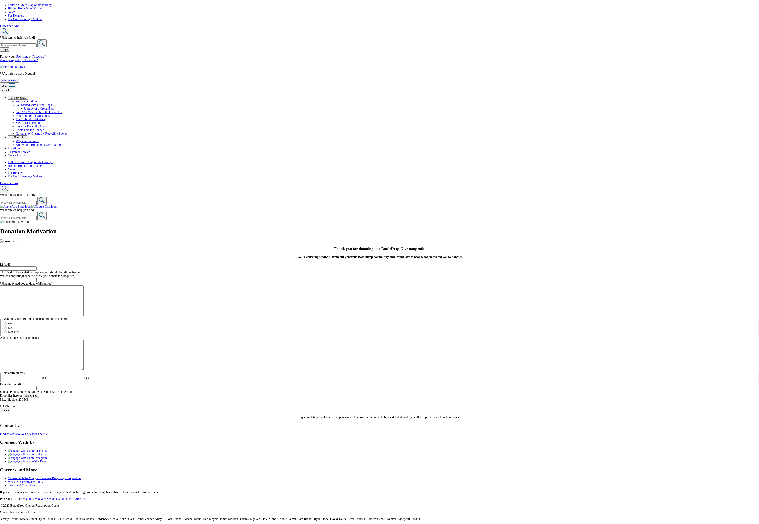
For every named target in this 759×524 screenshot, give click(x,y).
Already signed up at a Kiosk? (19, 60)
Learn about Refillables (30, 119)
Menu (5, 86)
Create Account (17, 155)
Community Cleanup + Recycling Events (41, 133)
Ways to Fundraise (27, 141)
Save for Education (28, 122)
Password (38, 56)
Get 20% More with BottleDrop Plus (39, 112)
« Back (6, 90)
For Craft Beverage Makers (25, 19)
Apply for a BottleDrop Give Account (39, 144)
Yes (10, 324)
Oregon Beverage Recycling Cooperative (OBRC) (53, 498)
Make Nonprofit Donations (33, 115)
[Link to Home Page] (12, 66)
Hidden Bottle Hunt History (25, 8)
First (43, 377)
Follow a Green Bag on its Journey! (30, 5)
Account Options (26, 101)
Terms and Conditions (21, 485)
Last (87, 377)
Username (22, 56)
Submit (6, 410)
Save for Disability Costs (31, 126)
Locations (14, 148)
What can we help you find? (17, 37)
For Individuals (17, 97)
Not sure (13, 332)
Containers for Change (30, 130)
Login (5, 49)
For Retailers (16, 15)
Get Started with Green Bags (34, 105)
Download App (9, 25)
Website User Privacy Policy (25, 481)
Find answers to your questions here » (23, 434)
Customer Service (19, 152)
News (11, 12)
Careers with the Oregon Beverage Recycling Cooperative (44, 478)
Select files (30, 395)
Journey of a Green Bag (39, 108)
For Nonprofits (17, 137)
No (10, 328)
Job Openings (9, 80)
